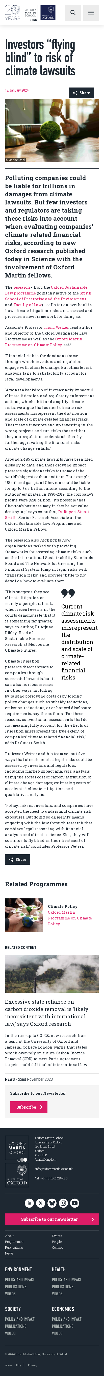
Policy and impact (20, 1279)
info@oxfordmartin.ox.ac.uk (54, 1169)
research (22, 287)
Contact (57, 1247)
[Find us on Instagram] (63, 1203)
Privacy (32, 1365)
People (57, 1241)
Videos (10, 1294)
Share (85, 92)
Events (57, 1236)
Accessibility (13, 1365)
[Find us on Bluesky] (52, 1203)
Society (13, 1309)
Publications (14, 1247)
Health (59, 1269)
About (9, 1236)
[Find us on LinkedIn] (29, 1203)
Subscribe (26, 1107)
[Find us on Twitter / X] (40, 1203)
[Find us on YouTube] (74, 1203)
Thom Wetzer (56, 327)
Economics (63, 1309)
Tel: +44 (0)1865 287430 (51, 1178)
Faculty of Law (27, 304)
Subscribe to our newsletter (49, 1219)
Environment (18, 1269)
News (9, 1253)
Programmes (14, 1241)
